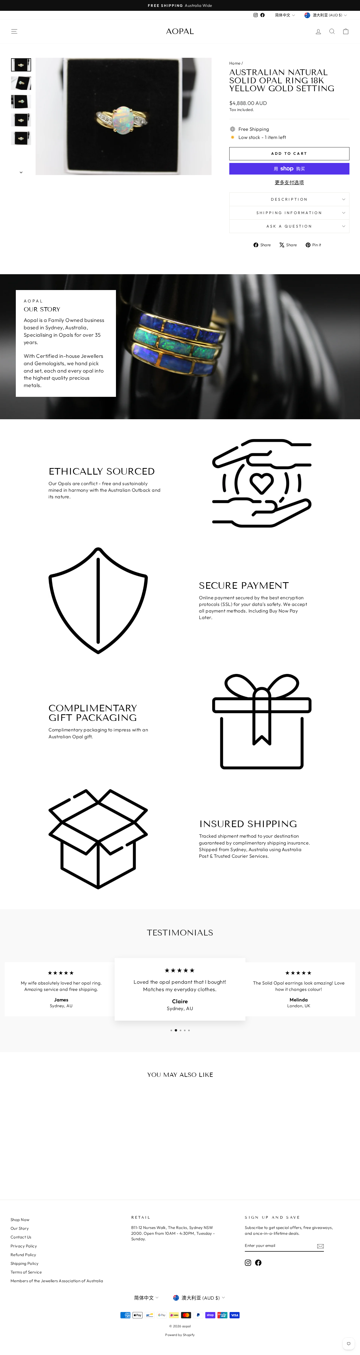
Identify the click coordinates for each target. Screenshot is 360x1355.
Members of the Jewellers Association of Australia (57, 1280)
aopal (180, 31)
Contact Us (21, 1237)
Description (289, 199)
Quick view (51, 1138)
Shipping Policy (25, 1263)
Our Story (20, 1228)
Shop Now (20, 1219)
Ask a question (289, 226)
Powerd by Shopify (180, 1335)
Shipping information (289, 212)
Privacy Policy (24, 1245)
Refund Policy (23, 1254)
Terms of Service (26, 1272)
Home (235, 63)
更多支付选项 (289, 183)
